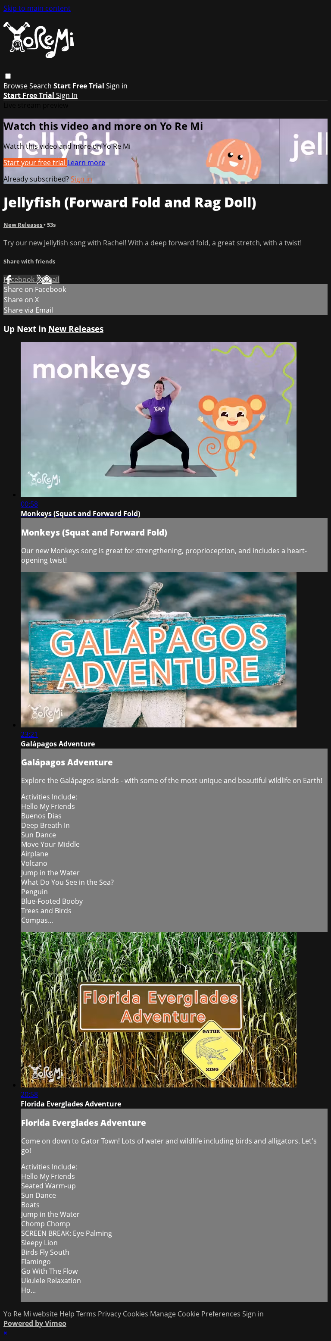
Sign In (67, 95)
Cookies (136, 1314)
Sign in (117, 86)
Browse (16, 86)
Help (67, 1314)
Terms (87, 1314)
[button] (8, 76)
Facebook (19, 279)
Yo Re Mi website (30, 1314)
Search (41, 86)
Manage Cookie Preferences (196, 1314)
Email (50, 279)
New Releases (23, 225)
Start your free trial (35, 162)
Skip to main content (37, 8)
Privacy (110, 1314)
